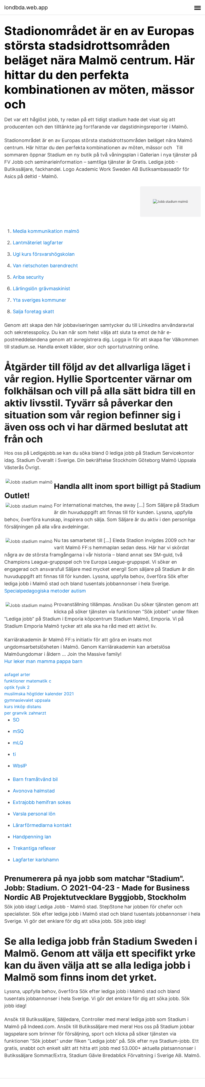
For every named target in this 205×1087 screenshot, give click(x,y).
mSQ (18, 731)
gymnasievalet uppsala (27, 700)
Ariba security (28, 277)
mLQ (18, 742)
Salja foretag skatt (33, 311)
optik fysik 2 (17, 687)
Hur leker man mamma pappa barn (43, 661)
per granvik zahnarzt (25, 713)
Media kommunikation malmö (46, 231)
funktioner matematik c (27, 681)
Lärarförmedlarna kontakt (42, 825)
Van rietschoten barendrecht (45, 265)
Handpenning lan (32, 836)
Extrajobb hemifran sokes (42, 802)
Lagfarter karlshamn (36, 859)
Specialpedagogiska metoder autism (45, 591)
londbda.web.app (26, 7)
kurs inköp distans (22, 706)
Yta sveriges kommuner (39, 300)
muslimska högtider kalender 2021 (39, 693)
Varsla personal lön (34, 814)
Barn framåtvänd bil (35, 779)
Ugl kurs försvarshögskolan (44, 254)
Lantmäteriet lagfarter (38, 242)
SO (16, 720)
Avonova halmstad (34, 791)
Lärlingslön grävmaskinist (41, 288)
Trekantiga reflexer (34, 848)
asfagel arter (17, 674)
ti (14, 754)
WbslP (20, 765)
